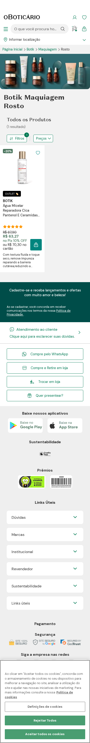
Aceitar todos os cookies (45, 734)
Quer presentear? (49, 395)
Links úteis (21, 603)
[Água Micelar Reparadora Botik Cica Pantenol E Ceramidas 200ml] (22, 168)
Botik (31, 49)
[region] (45, 701)
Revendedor (22, 568)
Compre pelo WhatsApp (49, 354)
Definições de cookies (45, 707)
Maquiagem (48, 49)
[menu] (6, 29)
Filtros (21, 138)
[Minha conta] (74, 17)
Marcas (18, 534)
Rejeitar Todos (45, 720)
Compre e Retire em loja (49, 368)
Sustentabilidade (27, 586)
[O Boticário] (22, 17)
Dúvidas (19, 517)
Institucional (22, 551)
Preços (41, 138)
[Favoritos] (84, 17)
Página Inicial (12, 49)
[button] (36, 244)
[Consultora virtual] (74, 29)
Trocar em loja (49, 382)
